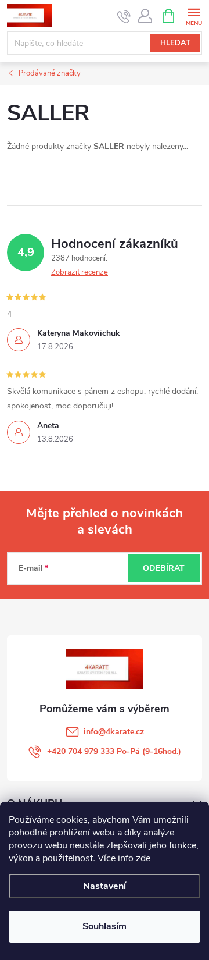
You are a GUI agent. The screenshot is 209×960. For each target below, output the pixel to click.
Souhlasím (104, 926)
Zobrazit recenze (79, 272)
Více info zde (124, 858)
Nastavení (104, 886)
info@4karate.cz (114, 731)
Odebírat (164, 568)
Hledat (175, 43)
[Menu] (193, 15)
